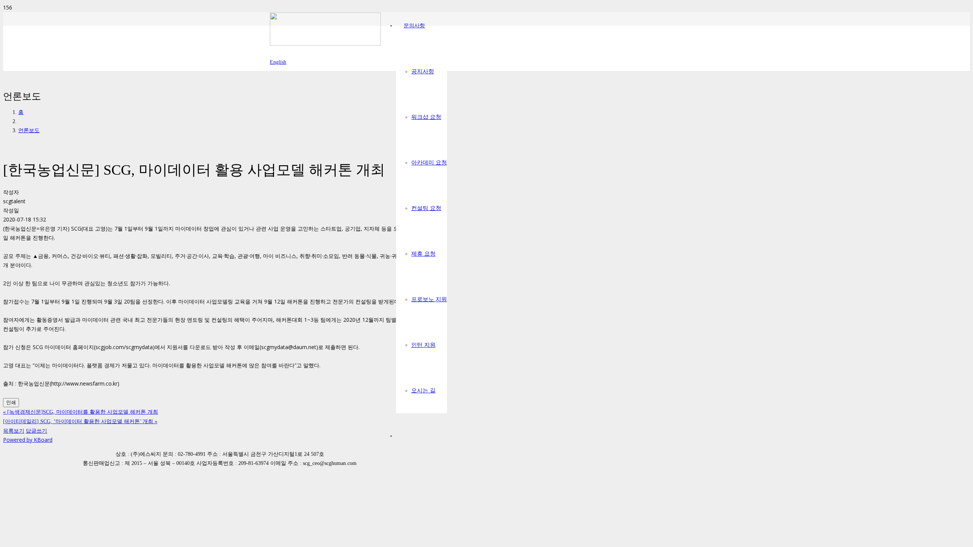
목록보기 (13, 430)
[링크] (325, 43)
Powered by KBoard (27, 439)
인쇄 (11, 402)
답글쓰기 (36, 430)
